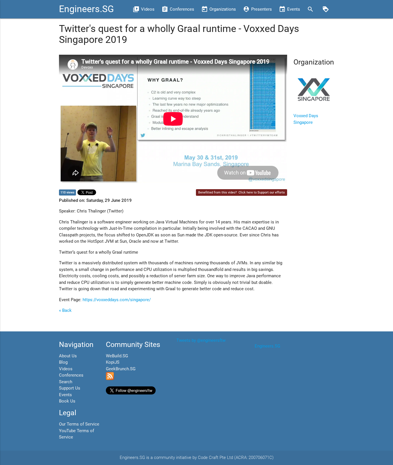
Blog (63, 362)
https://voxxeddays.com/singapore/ (117, 299)
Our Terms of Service (79, 424)
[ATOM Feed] (110, 378)
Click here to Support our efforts (262, 192)
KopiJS (112, 362)
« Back (65, 310)
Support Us (69, 388)
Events (65, 394)
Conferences (71, 375)
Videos (66, 368)
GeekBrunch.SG (121, 368)
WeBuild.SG (117, 355)
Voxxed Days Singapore (305, 119)
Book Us (67, 401)
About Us (68, 355)
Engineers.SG (86, 9)
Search (65, 381)
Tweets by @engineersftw (201, 340)
